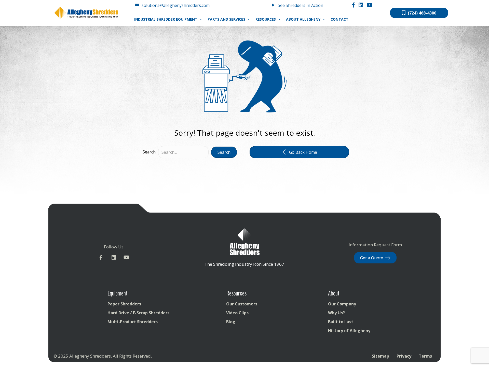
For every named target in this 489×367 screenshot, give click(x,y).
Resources (265, 19)
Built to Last (340, 321)
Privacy (404, 356)
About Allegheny (303, 19)
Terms (425, 356)
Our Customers (241, 304)
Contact (339, 19)
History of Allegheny (349, 330)
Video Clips (237, 313)
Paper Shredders (124, 304)
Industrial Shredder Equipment (165, 19)
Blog (230, 321)
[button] (224, 152)
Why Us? (336, 313)
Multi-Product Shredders (132, 321)
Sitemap (380, 356)
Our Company (342, 304)
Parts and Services (226, 19)
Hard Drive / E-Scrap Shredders (138, 313)
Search (149, 152)
